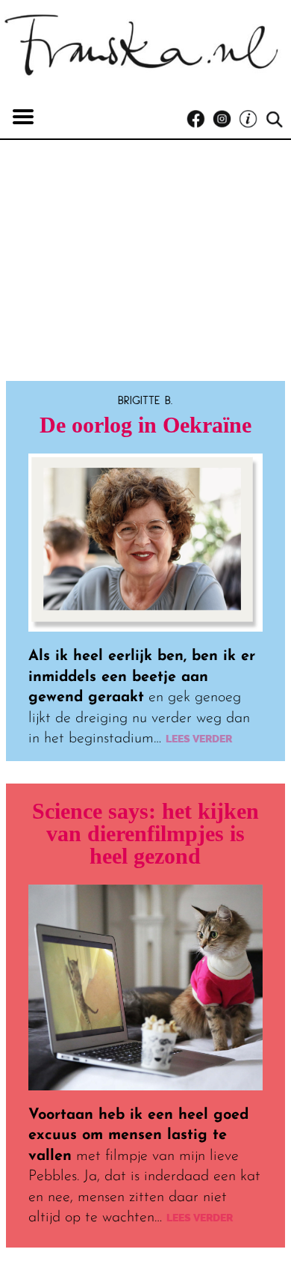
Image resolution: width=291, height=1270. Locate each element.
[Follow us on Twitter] (252, 119)
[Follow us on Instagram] (226, 119)
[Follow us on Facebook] (200, 119)
